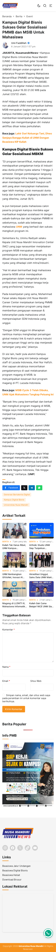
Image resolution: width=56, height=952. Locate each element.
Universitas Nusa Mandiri (16, 505)
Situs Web (35, 680)
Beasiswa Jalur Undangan (16, 865)
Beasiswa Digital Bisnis (15, 870)
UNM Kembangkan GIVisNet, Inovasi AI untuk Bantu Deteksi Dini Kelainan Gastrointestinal (12, 576)
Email (6, 680)
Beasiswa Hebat (11, 875)
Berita (5, 542)
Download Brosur (11, 879)
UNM (19, 226)
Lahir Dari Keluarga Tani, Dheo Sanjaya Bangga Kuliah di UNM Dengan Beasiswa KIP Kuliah (27, 137)
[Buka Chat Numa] (48, 933)
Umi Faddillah (18, 43)
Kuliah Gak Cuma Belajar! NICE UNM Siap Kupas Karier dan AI (41, 605)
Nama (6, 666)
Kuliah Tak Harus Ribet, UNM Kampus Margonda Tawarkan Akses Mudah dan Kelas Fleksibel (14, 547)
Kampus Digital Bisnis (14, 499)
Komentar (8, 629)
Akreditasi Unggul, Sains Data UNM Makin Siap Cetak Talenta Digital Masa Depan (41, 576)
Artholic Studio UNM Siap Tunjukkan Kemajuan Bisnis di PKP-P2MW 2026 (39, 547)
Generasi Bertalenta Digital (17, 494)
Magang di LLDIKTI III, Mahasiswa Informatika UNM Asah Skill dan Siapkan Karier (14, 605)
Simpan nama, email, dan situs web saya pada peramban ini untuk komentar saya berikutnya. (26, 698)
